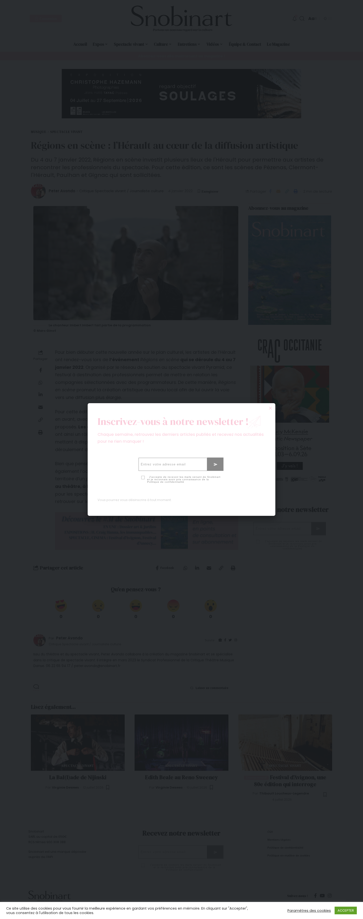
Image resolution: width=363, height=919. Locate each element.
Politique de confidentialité (165, 481)
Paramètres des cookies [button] (309, 910)
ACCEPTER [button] (346, 910)
